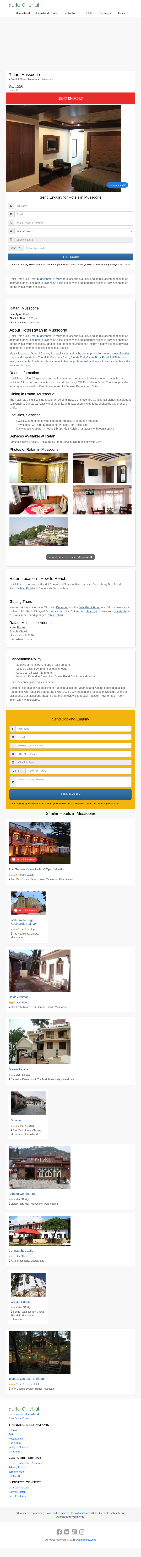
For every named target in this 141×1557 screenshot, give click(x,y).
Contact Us (15, 1475)
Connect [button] (123, 13)
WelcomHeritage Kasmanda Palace (23, 922)
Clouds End (77, 357)
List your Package (19, 1487)
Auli (11, 1434)
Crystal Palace (21, 1301)
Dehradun (62, 607)
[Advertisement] (70, 44)
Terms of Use (16, 1471)
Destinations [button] (70, 13)
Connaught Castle (21, 1250)
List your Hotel (17, 1491)
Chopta (13, 1430)
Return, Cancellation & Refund (25, 1463)
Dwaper (16, 1120)
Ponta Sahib (54, 615)
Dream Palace (18, 1069)
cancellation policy (32, 682)
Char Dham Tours (19, 1418)
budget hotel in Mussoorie (53, 278)
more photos (116, 185)
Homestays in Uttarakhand (24, 1414)
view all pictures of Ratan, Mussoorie (69, 557)
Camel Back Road (97, 357)
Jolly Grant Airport (89, 607)
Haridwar (91, 611)
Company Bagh (59, 357)
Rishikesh (120, 611)
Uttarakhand (23, 13)
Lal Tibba (115, 357)
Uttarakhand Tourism (46, 13)
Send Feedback (17, 1496)
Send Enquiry (70, 98)
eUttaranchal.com (86, 1539)
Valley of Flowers (18, 1447)
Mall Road (26, 588)
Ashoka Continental (22, 1193)
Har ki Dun (15, 1442)
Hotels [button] (89, 13)
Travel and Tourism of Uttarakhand (64, 1513)
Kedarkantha (16, 1438)
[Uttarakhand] (22, 4)
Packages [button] (105, 13)
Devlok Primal (18, 997)
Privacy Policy (17, 1467)
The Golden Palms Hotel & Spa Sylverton (37, 869)
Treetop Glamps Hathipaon (27, 1378)
